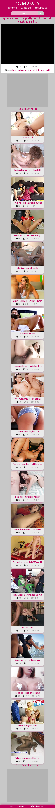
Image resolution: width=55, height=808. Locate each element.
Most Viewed (26, 8)
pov (42, 70)
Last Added (12, 8)
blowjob (20, 70)
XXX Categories (41, 8)
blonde (13, 70)
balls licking (36, 70)
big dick (47, 70)
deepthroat (27, 70)
